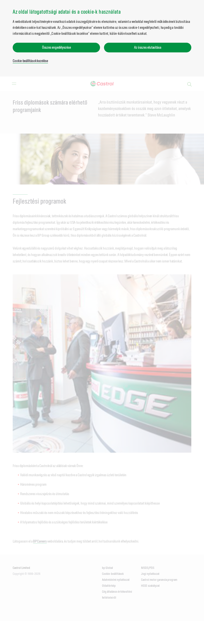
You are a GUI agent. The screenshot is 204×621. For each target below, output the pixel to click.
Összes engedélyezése (56, 47)
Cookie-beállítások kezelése (30, 61)
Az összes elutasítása (147, 47)
